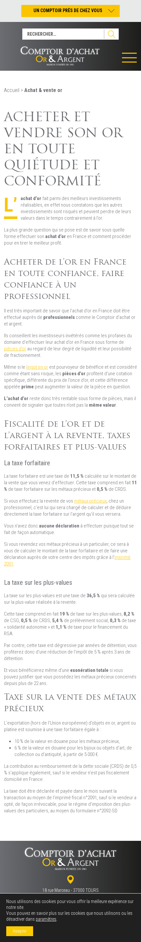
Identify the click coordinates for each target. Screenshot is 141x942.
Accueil (11, 90)
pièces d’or (15, 349)
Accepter (20, 931)
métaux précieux (90, 501)
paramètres (46, 919)
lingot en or (37, 367)
